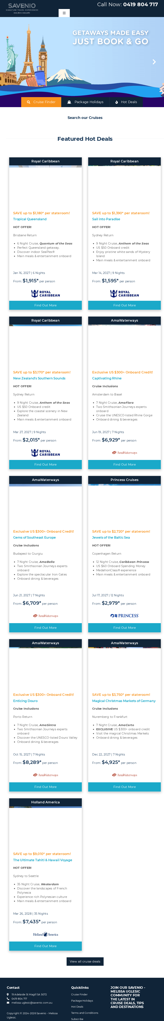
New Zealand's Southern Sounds (39, 378)
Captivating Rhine (107, 378)
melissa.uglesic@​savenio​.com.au (32, 1002)
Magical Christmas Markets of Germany (123, 701)
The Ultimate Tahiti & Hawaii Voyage (42, 860)
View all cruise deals (85, 961)
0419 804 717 (140, 4)
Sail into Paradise (106, 219)
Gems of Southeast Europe (34, 537)
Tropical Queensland (29, 219)
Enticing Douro (25, 701)
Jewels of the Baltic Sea (111, 537)
